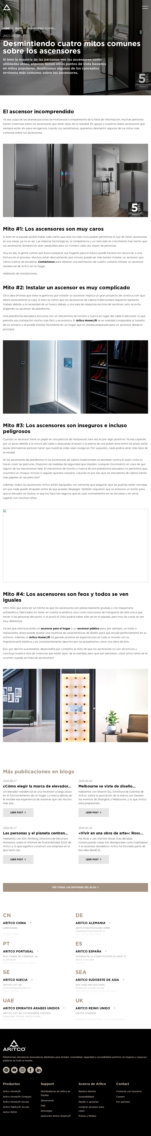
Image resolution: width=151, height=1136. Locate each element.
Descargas (46, 1110)
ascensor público (88, 628)
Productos (11, 1084)
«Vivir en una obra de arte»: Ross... (110, 833)
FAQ (43, 1105)
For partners (123, 1101)
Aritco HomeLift (86, 320)
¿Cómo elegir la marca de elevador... (37, 786)
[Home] (7, 7)
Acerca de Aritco (92, 1084)
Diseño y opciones (88, 1101)
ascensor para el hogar (55, 628)
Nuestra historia (87, 1091)
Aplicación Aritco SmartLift (56, 1116)
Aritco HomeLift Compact (17, 1096)
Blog (18, 28)
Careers (120, 1096)
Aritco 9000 (10, 1112)
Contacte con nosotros (129, 1091)
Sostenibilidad (86, 1096)
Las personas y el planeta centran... (35, 833)
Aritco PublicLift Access (16, 1107)
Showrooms (47, 1100)
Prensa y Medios (87, 1116)
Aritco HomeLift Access (16, 1101)
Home (6, 28)
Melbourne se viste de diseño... (107, 786)
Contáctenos (46, 261)
